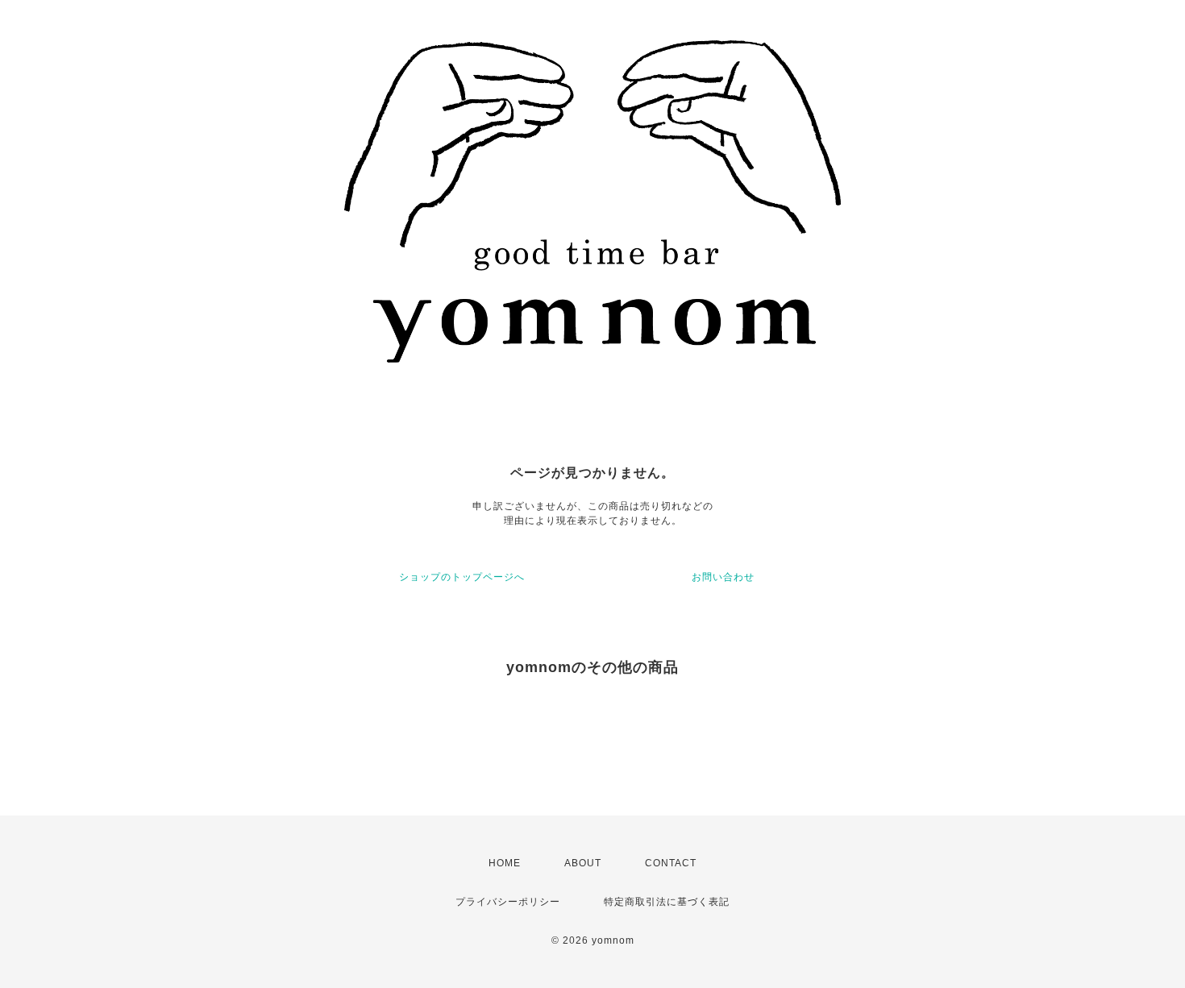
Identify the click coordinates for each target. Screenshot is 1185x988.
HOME (505, 863)
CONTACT (670, 863)
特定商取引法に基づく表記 (667, 901)
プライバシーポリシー (507, 901)
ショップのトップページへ (462, 577)
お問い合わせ (723, 577)
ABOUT (582, 863)
